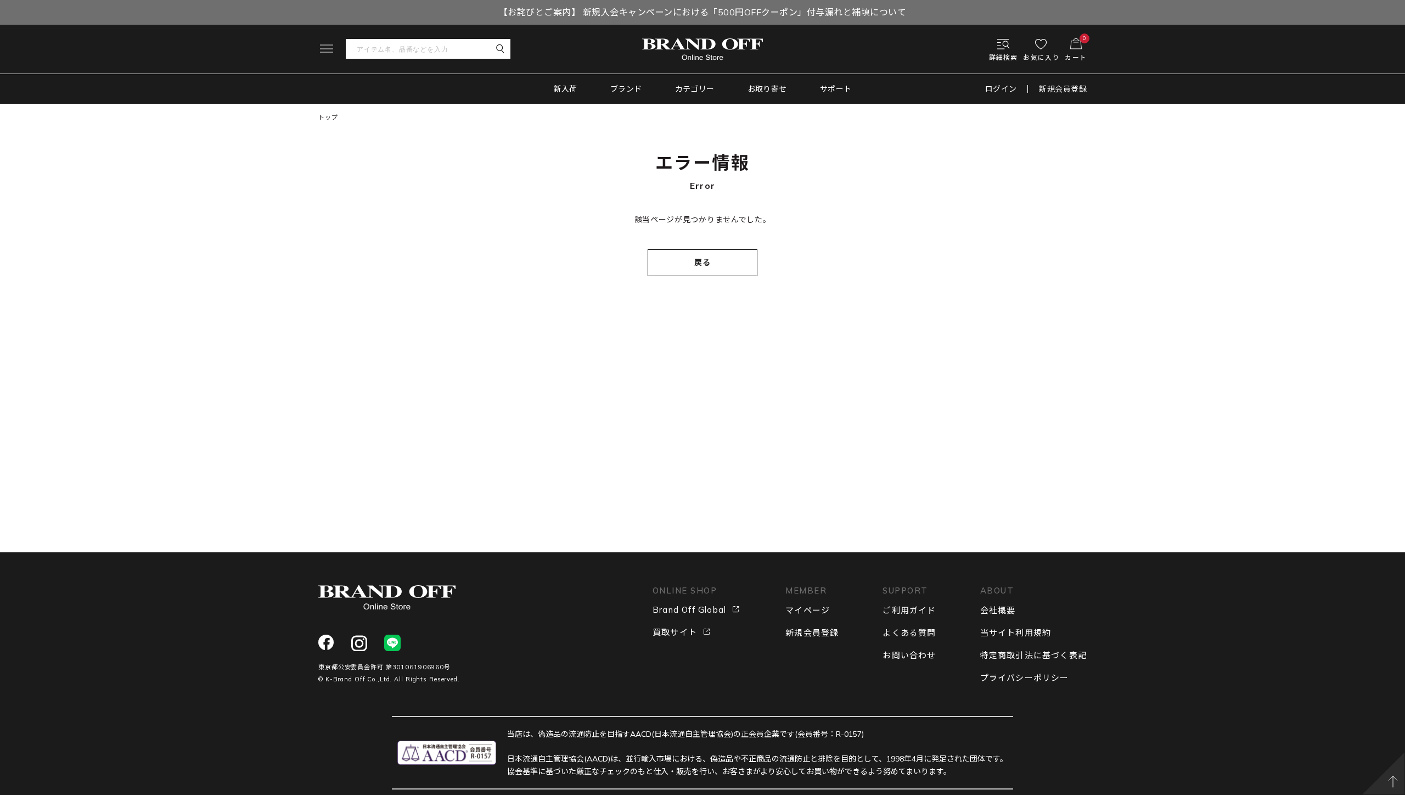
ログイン (1001, 89)
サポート (836, 89)
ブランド (626, 89)
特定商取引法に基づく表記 (1033, 655)
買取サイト (675, 632)
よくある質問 (909, 633)
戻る (702, 262)
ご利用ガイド (909, 610)
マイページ (807, 610)
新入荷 (565, 89)
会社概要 (998, 610)
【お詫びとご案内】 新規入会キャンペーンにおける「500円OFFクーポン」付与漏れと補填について (702, 12)
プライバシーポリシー (1024, 678)
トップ (328, 117)
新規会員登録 (1063, 89)
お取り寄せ (767, 89)
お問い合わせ (909, 655)
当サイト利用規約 (1016, 633)
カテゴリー (695, 89)
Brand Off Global (689, 609)
